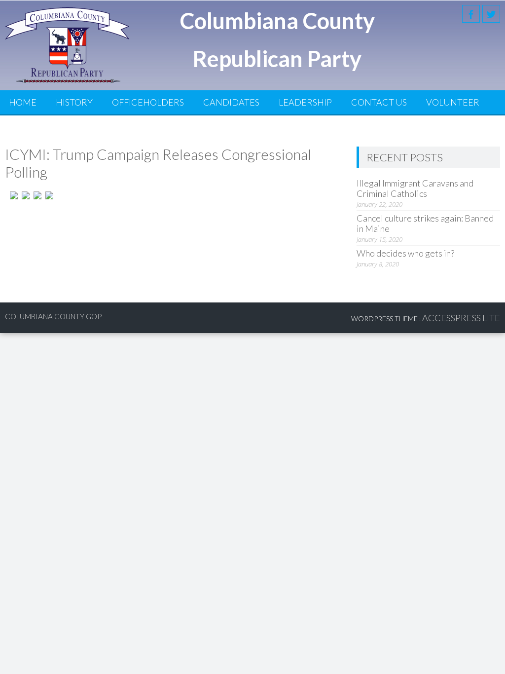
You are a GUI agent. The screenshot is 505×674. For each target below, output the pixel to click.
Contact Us (379, 102)
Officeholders (148, 102)
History (74, 102)
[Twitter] (491, 14)
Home (22, 102)
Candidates (231, 102)
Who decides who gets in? (405, 253)
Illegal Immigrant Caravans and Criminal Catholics (415, 188)
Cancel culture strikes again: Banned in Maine (425, 223)
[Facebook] (471, 14)
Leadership (305, 102)
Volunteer (452, 102)
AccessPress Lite (461, 317)
